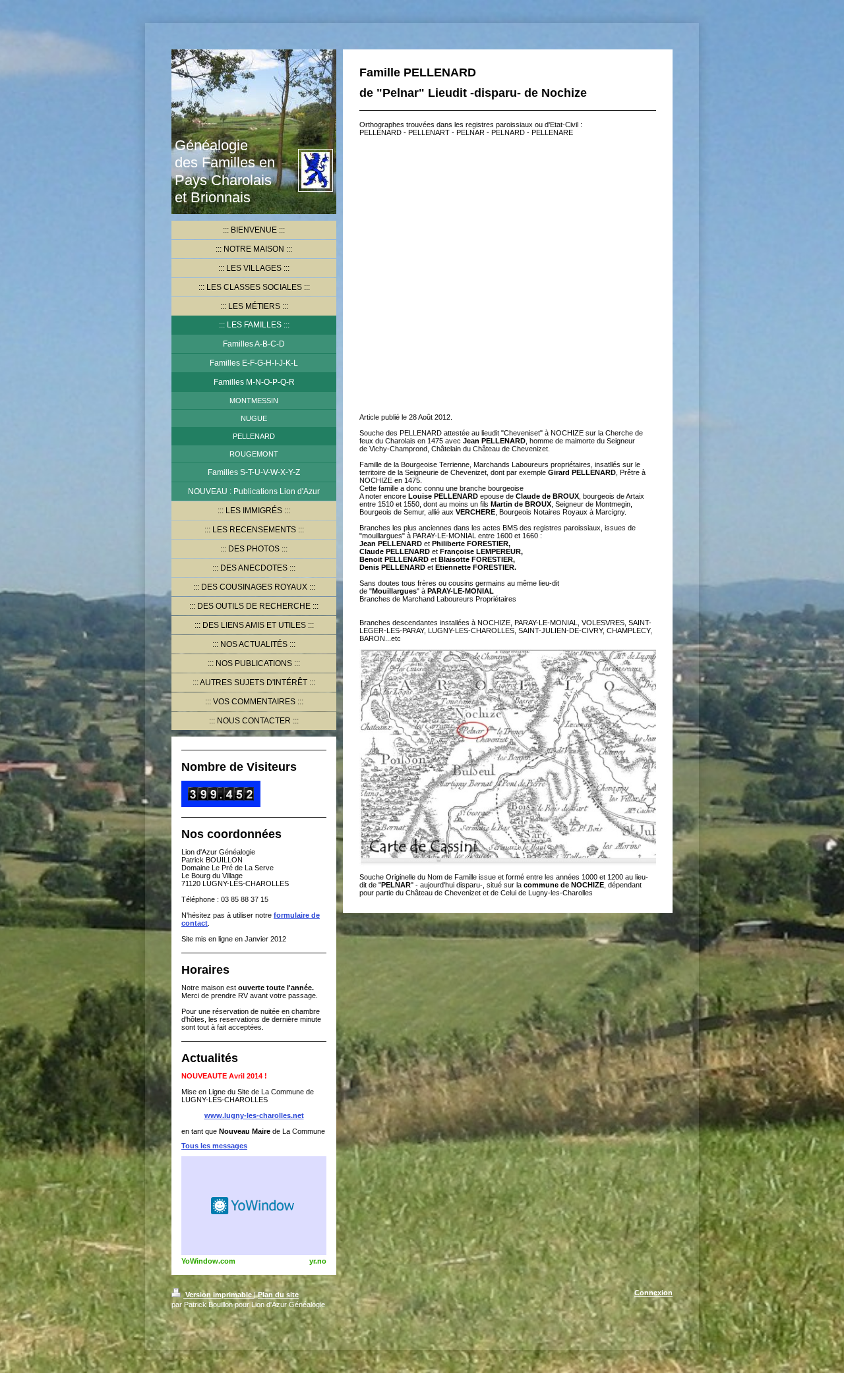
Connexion (653, 1293)
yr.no (317, 1261)
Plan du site (278, 1295)
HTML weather (253, 1205)
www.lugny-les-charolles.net (254, 1115)
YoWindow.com (208, 1261)
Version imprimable (218, 1295)
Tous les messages (214, 1146)
